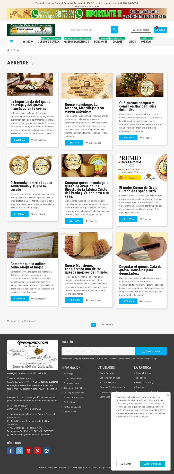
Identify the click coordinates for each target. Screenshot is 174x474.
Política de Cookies (72, 407)
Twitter (19, 450)
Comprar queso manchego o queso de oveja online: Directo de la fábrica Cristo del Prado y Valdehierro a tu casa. (87, 189)
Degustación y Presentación (112, 387)
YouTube (28, 450)
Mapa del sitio (70, 412)
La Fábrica (141, 378)
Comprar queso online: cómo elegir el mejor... (28, 265)
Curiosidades (40, 140)
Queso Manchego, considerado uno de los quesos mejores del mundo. (86, 268)
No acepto (125, 464)
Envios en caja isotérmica (111, 392)
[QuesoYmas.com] (31, 29)
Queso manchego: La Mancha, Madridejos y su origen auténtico (84, 107)
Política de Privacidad (74, 397)
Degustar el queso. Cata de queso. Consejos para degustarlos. (140, 270)
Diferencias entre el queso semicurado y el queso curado (31, 186)
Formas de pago (71, 383)
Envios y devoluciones (74, 393)
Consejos (147, 138)
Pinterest (37, 450)
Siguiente (107, 325)
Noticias (147, 219)
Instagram (46, 450)
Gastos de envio (71, 402)
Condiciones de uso (73, 378)
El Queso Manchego (145, 382)
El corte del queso (108, 382)
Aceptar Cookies (152, 463)
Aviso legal (69, 374)
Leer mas (19, 139)
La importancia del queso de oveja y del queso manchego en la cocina (30, 105)
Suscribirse (152, 351)
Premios (140, 387)
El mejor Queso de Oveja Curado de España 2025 (138, 189)
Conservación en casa (110, 378)
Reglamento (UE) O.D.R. (74, 388)
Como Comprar (107, 373)
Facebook (10, 450)
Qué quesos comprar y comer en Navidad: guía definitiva (137, 106)
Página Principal (143, 373)
